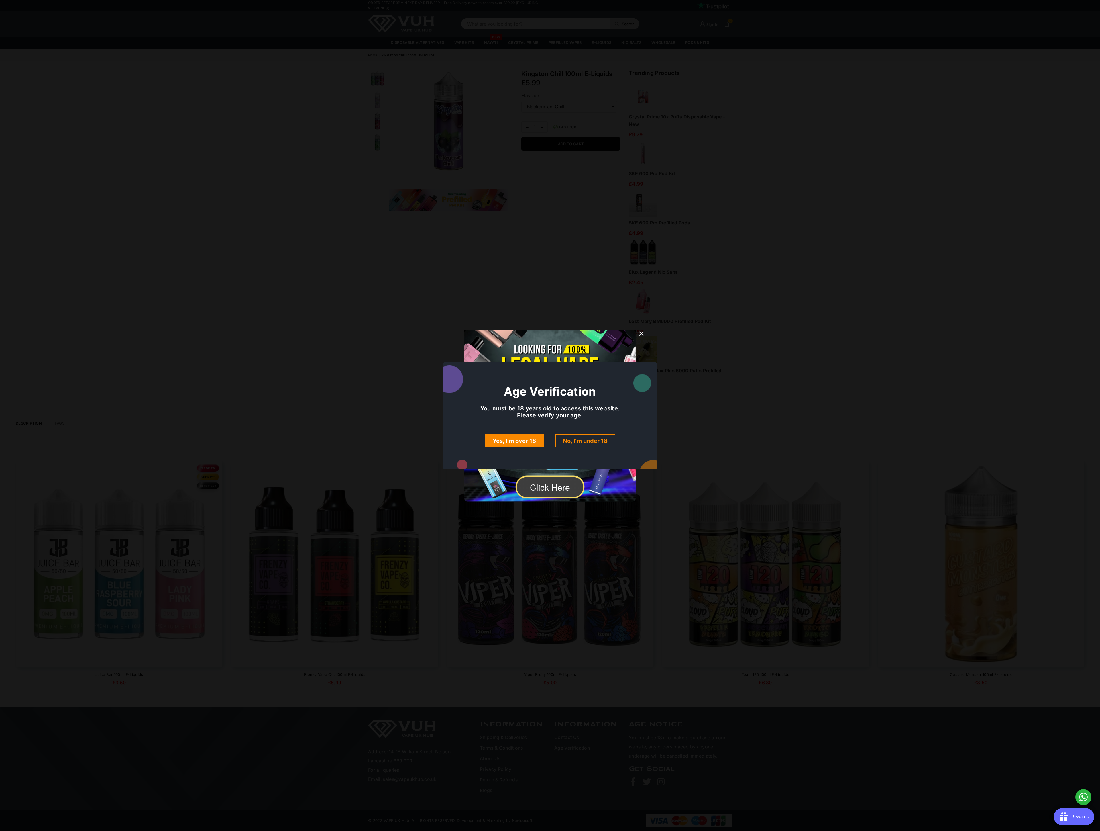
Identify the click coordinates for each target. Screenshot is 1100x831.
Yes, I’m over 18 (514, 440)
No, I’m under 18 (585, 440)
